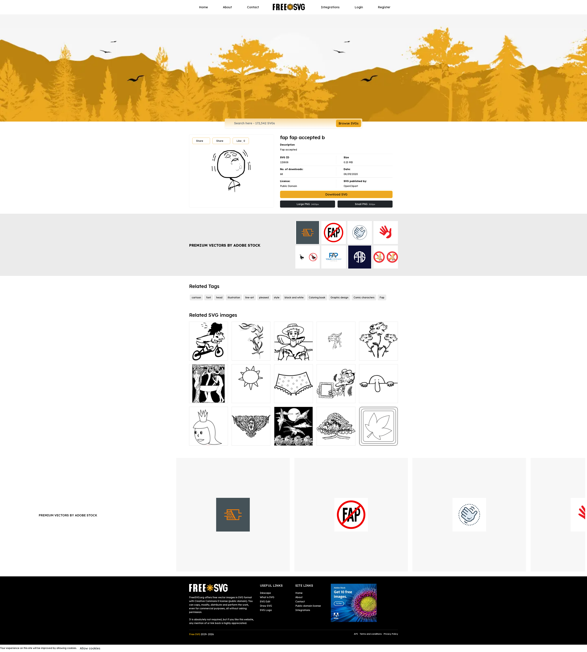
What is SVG (267, 597)
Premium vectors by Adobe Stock (224, 245)
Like (240, 140)
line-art (249, 297)
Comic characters (364, 297)
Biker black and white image (208, 354)
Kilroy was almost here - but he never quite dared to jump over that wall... (378, 395)
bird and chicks (329, 441)
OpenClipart (351, 186)
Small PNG (365, 204)
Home (203, 7)
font (208, 297)
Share (199, 140)
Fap (382, 297)
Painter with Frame (331, 398)
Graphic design (339, 297)
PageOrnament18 (245, 441)
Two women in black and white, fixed (208, 397)
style (276, 297)
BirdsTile (282, 441)
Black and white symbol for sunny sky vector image (251, 397)
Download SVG (336, 194)
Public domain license (308, 605)
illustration (234, 297)
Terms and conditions (371, 634)
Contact (253, 7)
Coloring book (317, 297)
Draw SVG (266, 605)
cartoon (196, 297)
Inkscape (265, 592)
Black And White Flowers (249, 356)
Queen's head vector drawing (208, 439)
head (219, 297)
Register (384, 7)
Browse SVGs (348, 123)
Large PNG (308, 204)
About (227, 7)
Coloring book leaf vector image (379, 439)
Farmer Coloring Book (290, 356)
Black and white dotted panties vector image (294, 397)
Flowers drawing (372, 356)
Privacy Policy (391, 634)
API (356, 634)
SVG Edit (265, 601)
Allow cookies (90, 648)
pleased (264, 297)
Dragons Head (329, 356)
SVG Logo (266, 610)
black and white (294, 297)
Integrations (330, 7)
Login (359, 7)
